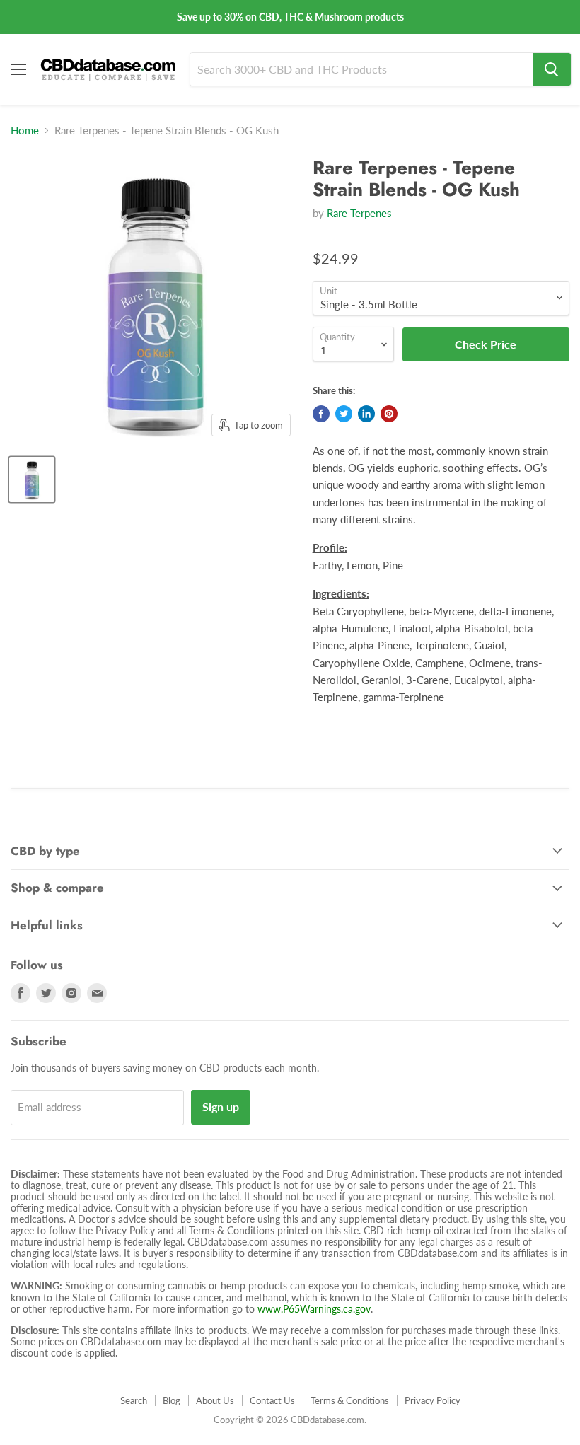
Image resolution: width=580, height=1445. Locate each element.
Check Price (290, 1422)
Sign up (220, 1106)
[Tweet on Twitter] (343, 413)
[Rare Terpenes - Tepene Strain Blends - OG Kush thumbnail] (31, 479)
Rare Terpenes (359, 213)
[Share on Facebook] (321, 413)
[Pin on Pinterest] (389, 413)
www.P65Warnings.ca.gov (314, 1309)
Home (25, 130)
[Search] (552, 69)
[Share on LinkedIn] (366, 413)
